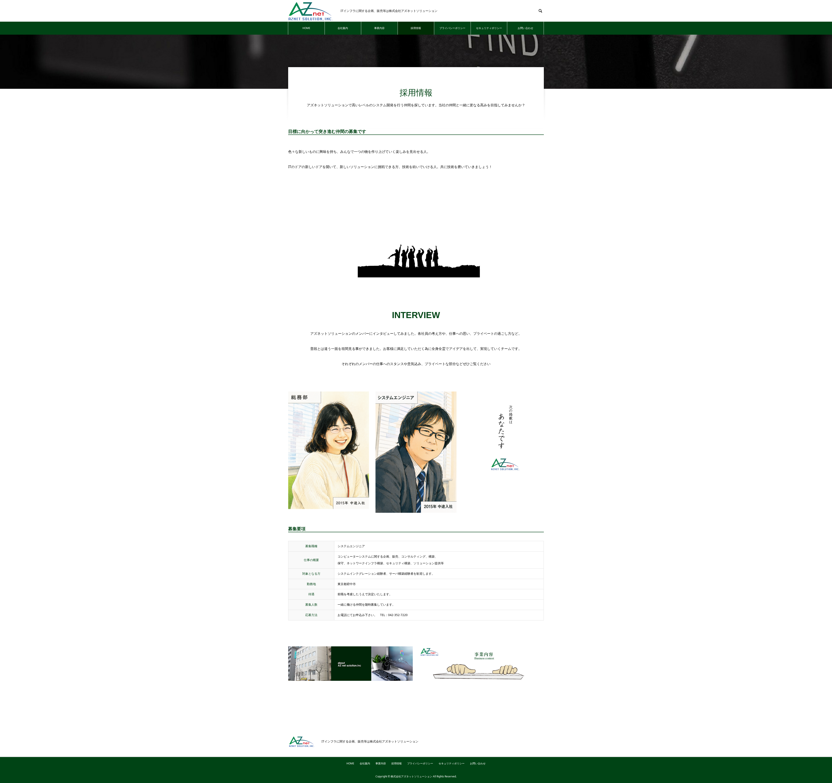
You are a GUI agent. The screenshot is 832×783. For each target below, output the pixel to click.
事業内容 (379, 28)
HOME (306, 28)
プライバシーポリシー (452, 28)
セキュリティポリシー (489, 28)
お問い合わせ (525, 28)
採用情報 (416, 28)
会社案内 (343, 28)
